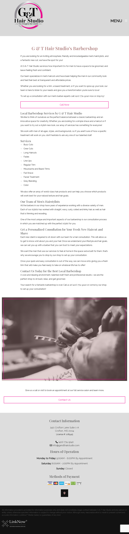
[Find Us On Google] (64, 493)
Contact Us (64, 399)
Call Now (64, 104)
